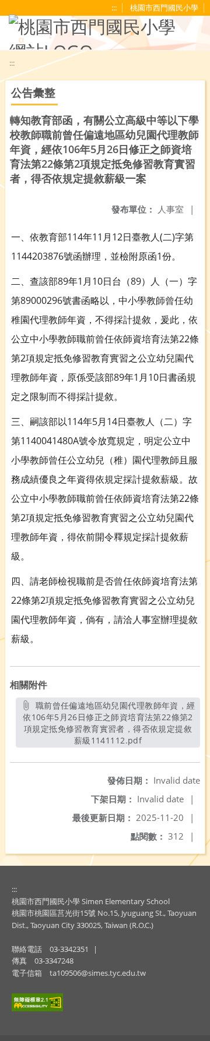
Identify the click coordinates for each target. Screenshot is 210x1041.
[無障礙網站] (37, 1008)
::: (14, 889)
